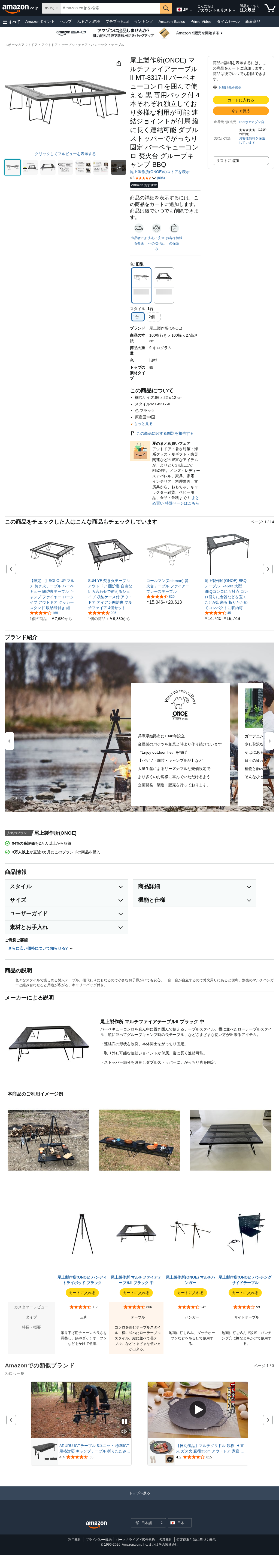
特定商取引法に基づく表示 (196, 1540)
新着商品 (252, 21)
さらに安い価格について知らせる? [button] (38, 948)
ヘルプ (66, 21)
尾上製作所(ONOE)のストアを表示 (160, 172)
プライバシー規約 (99, 1540)
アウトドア (49, 45)
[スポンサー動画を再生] (198, 1410)
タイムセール (228, 21)
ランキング (143, 21)
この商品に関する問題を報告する (165, 433)
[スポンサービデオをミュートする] (124, 1432)
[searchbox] (110, 8)
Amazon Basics (172, 21)
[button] (11, 21)
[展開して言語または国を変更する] (191, 10)
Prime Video (200, 21)
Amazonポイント (40, 21)
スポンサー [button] (12, 1373)
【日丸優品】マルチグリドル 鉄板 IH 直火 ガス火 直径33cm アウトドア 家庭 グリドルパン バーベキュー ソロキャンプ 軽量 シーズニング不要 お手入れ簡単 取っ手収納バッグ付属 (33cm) (210, 1448)
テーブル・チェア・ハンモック (84, 45)
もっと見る (143, 423)
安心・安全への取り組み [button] (156, 243)
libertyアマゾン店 (251, 122)
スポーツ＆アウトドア (21, 45)
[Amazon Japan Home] (96, 1525)
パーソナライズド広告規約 (135, 1540)
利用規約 (74, 1540)
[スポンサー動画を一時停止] (124, 1422)
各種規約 (165, 1540)
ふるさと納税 (88, 21)
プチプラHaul (117, 21)
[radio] (12, 167)
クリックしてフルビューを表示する (65, 154)
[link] (52, 594)
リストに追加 (227, 160)
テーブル (117, 45)
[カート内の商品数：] (270, 8)
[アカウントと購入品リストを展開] (234, 10)
